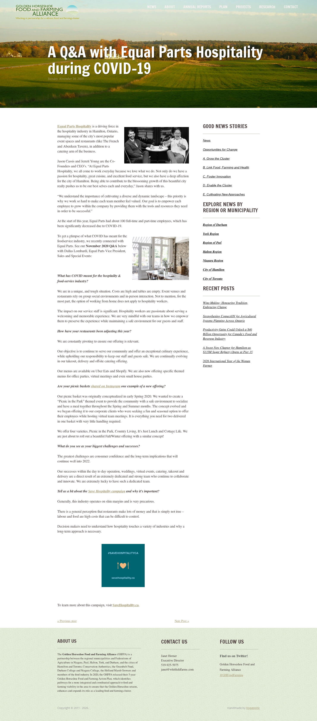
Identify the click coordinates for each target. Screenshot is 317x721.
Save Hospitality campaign (106, 491)
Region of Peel (212, 242)
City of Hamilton (213, 269)
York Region (211, 233)
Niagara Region (213, 260)
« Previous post (67, 621)
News (151, 6)
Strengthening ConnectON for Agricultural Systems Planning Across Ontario (229, 318)
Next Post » (182, 621)
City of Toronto (213, 278)
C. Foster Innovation (217, 176)
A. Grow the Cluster (216, 158)
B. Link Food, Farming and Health (226, 167)
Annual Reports (197, 6)
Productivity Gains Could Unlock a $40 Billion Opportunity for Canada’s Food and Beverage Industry (230, 334)
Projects (243, 6)
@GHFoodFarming (231, 675)
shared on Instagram (105, 386)
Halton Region (212, 251)
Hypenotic (253, 708)
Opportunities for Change (220, 149)
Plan (223, 6)
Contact (291, 6)
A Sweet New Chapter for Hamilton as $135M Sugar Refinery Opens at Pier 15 (228, 350)
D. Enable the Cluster (217, 185)
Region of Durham (215, 224)
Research (267, 6)
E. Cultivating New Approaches (224, 194)
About (170, 6)
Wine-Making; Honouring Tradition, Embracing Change (225, 305)
